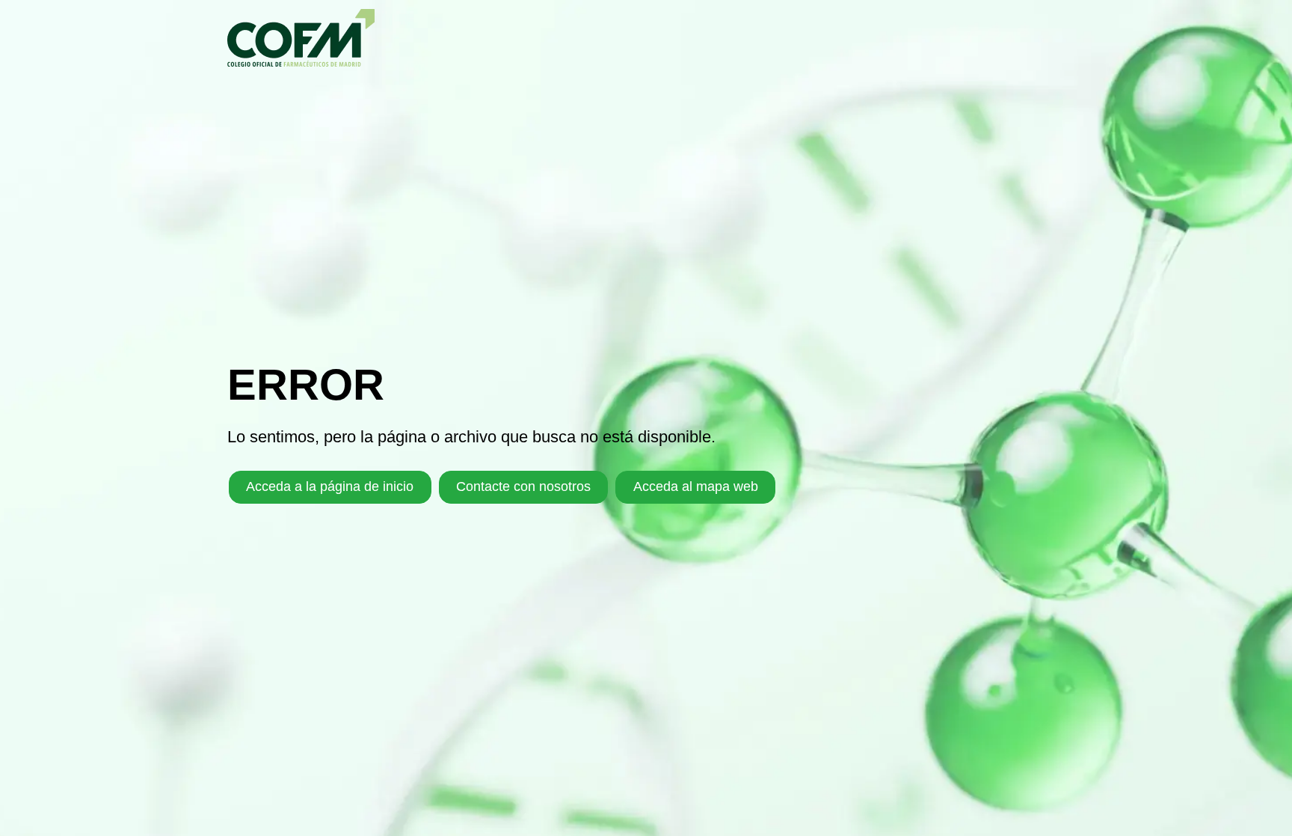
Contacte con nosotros (523, 486)
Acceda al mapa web (695, 486)
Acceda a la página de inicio (329, 486)
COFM (301, 38)
